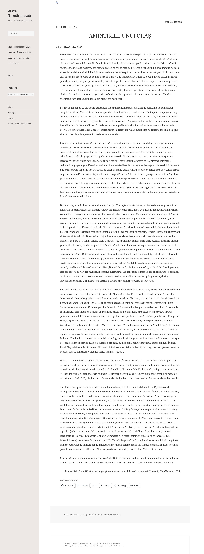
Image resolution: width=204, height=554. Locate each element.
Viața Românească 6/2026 (19, 47)
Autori (10, 75)
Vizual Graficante (78, 546)
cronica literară (173, 21)
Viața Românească (92, 514)
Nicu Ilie (96, 546)
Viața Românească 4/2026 (19, 58)
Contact (11, 118)
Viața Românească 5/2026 (19, 52)
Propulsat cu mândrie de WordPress (111, 546)
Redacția (11, 112)
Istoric (10, 107)
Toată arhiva (13, 63)
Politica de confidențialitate (19, 123)
